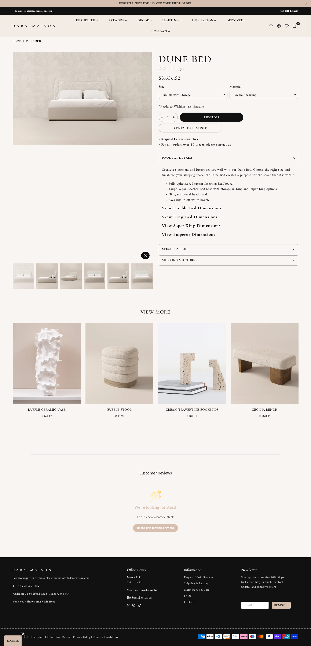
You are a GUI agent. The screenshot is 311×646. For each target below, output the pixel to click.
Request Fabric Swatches (179, 139)
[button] (13, 640)
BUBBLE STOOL (119, 410)
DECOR (143, 20)
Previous (16, 156)
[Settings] (279, 26)
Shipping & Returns (196, 583)
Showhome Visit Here (40, 601)
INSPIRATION (202, 20)
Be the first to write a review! (155, 528)
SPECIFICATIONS (175, 249)
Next (148, 156)
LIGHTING (170, 20)
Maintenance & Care (196, 590)
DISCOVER (235, 20)
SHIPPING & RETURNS (179, 260)
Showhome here (149, 590)
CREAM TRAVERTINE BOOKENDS (192, 410)
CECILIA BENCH (264, 410)
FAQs (187, 596)
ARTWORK (116, 20)
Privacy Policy (82, 637)
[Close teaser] (23, 634)
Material (236, 87)
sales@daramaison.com (38, 11)
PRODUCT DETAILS (177, 158)
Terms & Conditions (105, 637)
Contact (189, 602)
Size (161, 87)
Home (17, 41)
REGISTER (281, 605)
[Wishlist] (287, 26)
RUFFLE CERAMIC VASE (47, 410)
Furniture (85, 20)
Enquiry (198, 107)
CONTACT (159, 31)
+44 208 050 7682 (28, 586)
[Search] (271, 26)
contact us (223, 145)
